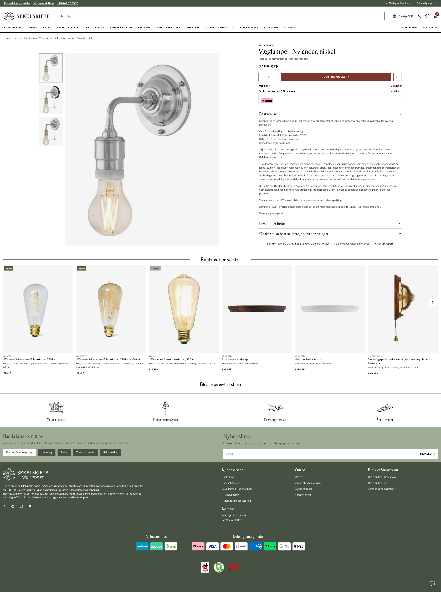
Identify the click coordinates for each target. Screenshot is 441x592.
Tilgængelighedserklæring (236, 500)
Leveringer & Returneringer (237, 488)
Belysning (16, 38)
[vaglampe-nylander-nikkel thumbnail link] (51, 67)
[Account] (419, 16)
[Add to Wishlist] (397, 77)
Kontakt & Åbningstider (17, 3)
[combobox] (224, 16)
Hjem (6, 38)
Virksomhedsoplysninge (308, 482)
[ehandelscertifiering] (218, 567)
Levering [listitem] (47, 452)
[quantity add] (275, 77)
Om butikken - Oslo (378, 482)
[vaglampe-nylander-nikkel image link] (142, 149)
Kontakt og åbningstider (381, 488)
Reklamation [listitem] (110, 452)
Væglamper (30, 38)
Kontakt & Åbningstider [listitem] (19, 452)
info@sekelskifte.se (43, 3)
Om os (298, 476)
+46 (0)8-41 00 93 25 (234, 515)
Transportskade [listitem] (85, 452)
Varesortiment (303, 494)
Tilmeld (426, 453)
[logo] (26, 16)
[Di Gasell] (205, 567)
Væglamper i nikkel (49, 38)
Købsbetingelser (231, 482)
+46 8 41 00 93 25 (67, 3)
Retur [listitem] (64, 452)
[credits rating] (234, 567)
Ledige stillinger (303, 488)
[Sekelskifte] (74, 474)
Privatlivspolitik (230, 494)
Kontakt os (228, 476)
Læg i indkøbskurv (336, 77)
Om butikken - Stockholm (382, 476)
